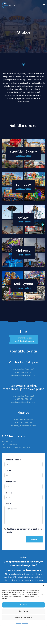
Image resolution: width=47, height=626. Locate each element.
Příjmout (23, 605)
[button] (43, 586)
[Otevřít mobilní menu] (44, 5)
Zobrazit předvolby (23, 617)
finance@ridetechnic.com (23, 425)
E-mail (7, 470)
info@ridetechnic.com (24, 341)
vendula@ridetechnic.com (23, 375)
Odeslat (34, 539)
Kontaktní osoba (12, 460)
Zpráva (7, 503)
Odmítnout (23, 611)
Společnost (10, 481)
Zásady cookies (22, 623)
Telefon (8, 493)
